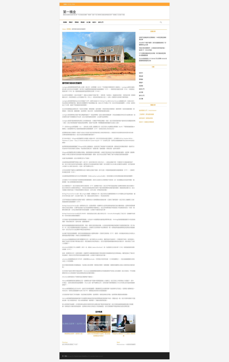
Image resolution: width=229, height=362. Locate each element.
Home (64, 29)
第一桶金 (69, 12)
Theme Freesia (77, 356)
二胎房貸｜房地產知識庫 (146, 114)
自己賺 (88, 22)
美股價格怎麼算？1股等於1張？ (74, 333)
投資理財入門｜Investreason (147, 110)
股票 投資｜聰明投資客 (146, 118)
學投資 (83, 22)
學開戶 (71, 22)
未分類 (141, 92)
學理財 (77, 22)
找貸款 (65, 22)
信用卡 (94, 22)
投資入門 (141, 89)
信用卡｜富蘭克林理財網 (146, 122)
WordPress (85, 356)
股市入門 (100, 22)
